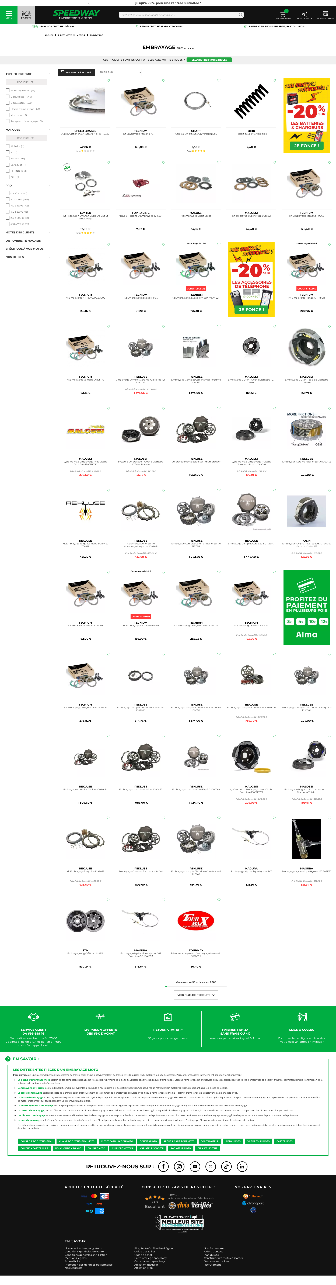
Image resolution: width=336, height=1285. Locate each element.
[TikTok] (226, 1166)
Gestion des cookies (216, 1261)
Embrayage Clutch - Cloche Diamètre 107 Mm (251, 381)
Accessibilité (72, 1261)
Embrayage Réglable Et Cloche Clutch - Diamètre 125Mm (306, 791)
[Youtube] (195, 1166)
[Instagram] (179, 1166)
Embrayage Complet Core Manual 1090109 (251, 707)
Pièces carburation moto (117, 1141)
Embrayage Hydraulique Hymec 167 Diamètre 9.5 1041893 (140, 955)
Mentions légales (75, 1258)
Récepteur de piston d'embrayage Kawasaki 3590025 (196, 955)
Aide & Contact (213, 1251)
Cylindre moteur (122, 1148)
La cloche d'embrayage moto (34, 1079)
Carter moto (284, 1141)
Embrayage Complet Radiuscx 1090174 (85, 789)
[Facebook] (163, 1166)
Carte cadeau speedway (149, 1261)
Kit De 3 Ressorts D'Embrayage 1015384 (141, 216)
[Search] (240, 15)
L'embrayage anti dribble (32, 1087)
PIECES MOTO (65, 35)
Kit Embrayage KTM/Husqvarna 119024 (196, 625)
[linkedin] (242, 1166)
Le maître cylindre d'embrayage (36, 1105)
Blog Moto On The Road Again (153, 1248)
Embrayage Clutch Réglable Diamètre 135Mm (306, 381)
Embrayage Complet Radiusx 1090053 (140, 789)
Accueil (49, 35)
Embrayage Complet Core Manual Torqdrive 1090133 (196, 381)
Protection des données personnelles (89, 1264)
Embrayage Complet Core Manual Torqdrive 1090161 (196, 709)
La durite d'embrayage (30, 1097)
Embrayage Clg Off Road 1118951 (85, 953)
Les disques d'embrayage (32, 1115)
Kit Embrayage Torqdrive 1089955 (85, 871)
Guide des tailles (144, 1251)
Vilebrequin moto (258, 1141)
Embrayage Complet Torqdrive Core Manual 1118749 (196, 873)
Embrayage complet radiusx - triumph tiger (196, 461)
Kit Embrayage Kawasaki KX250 (251, 625)
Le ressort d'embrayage (31, 1110)
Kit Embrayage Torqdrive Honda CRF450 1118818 (85, 545)
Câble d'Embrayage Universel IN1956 (196, 134)
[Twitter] (210, 1166)
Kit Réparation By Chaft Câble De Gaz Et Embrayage (85, 217)
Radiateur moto (181, 1148)
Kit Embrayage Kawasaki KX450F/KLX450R (196, 297)
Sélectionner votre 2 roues (209, 59)
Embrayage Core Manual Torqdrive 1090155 (306, 461)
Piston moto (233, 1141)
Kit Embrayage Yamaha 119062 (306, 216)
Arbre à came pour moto (179, 1141)
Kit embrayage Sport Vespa (196, 216)
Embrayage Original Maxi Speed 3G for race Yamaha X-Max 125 (306, 545)
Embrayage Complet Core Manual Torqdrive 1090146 (306, 709)
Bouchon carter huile (34, 1148)
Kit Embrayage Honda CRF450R (306, 297)
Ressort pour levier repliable (251, 134)
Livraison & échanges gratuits (83, 1248)
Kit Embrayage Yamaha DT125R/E (85, 379)
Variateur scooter (152, 1148)
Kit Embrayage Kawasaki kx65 (141, 297)
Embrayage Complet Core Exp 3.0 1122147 (251, 543)
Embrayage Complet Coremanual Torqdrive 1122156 (196, 545)
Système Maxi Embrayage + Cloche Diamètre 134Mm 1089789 (251, 463)
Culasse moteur (207, 1148)
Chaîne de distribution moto (76, 1141)
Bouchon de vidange (68, 1148)
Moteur (81, 35)
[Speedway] (76, 15)
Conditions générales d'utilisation (86, 1254)
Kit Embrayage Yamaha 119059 (85, 625)
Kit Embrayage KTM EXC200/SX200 (85, 297)
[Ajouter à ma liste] (108, 80)
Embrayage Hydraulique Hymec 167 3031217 (306, 871)
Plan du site (211, 1254)
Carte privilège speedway (150, 1258)
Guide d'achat (143, 1254)
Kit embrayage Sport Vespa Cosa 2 (251, 216)
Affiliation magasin (146, 1264)
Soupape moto (96, 1148)
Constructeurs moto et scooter (223, 1258)
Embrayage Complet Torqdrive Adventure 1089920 (140, 709)
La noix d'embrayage (29, 1120)
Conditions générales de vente (84, 1251)
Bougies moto (148, 1141)
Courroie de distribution (36, 1141)
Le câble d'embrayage (30, 1092)
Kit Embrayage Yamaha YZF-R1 (140, 134)
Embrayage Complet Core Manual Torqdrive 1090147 (141, 381)
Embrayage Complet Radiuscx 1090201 (141, 871)
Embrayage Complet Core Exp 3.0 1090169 (196, 789)
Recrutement (212, 1264)
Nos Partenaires (214, 1248)
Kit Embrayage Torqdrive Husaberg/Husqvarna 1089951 (141, 545)
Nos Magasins (73, 1267)
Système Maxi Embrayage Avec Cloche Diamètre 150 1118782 (85, 463)
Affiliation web (143, 1267)
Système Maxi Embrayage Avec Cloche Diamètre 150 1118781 (251, 791)
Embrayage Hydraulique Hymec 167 (251, 871)
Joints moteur (210, 1141)
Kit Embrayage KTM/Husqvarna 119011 (85, 707)
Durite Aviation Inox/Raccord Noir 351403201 (85, 134)
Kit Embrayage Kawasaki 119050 (141, 625)
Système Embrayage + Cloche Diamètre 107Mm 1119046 (140, 463)
